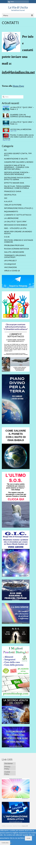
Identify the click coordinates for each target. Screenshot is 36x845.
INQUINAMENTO (11, 211)
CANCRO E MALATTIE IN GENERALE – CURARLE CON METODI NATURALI (16, 167)
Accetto (28, 838)
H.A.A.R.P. (8, 201)
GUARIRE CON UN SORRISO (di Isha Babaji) (20, 116)
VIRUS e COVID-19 (12, 271)
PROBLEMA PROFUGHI (14, 245)
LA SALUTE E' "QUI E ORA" (15, 222)
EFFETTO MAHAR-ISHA (14, 183)
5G (5, 150)
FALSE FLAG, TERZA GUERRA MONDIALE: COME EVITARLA (17, 187)
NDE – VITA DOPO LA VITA (15, 228)
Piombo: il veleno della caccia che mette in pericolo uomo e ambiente (18, 137)
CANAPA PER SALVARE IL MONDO (18, 162)
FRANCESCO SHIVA (12, 191)
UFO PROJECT (10, 261)
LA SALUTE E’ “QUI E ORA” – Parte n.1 (22, 123)
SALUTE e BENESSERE (14, 252)
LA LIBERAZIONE (11, 218)
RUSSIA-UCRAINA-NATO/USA (16, 249)
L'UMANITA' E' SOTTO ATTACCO (17, 215)
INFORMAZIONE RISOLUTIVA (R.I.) (18, 208)
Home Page (18, 86)
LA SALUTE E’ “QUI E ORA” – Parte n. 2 (22, 108)
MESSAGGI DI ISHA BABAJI (15, 225)
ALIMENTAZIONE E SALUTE (16, 159)
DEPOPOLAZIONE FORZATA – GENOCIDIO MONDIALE (17, 173)
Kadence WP (25, 825)
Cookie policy (5, 842)
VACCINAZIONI (10, 267)
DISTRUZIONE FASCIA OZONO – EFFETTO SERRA (17, 178)
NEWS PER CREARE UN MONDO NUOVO (18, 232)
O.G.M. (7, 237)
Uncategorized (10, 264)
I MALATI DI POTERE (13, 205)
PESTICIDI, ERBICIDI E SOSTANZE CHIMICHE (18, 241)
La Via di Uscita (18, 7)
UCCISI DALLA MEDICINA (20, 129)
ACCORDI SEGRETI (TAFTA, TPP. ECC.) (18, 154)
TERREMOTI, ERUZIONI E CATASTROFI (15, 256)
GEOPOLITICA (10, 195)
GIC (5, 198)
